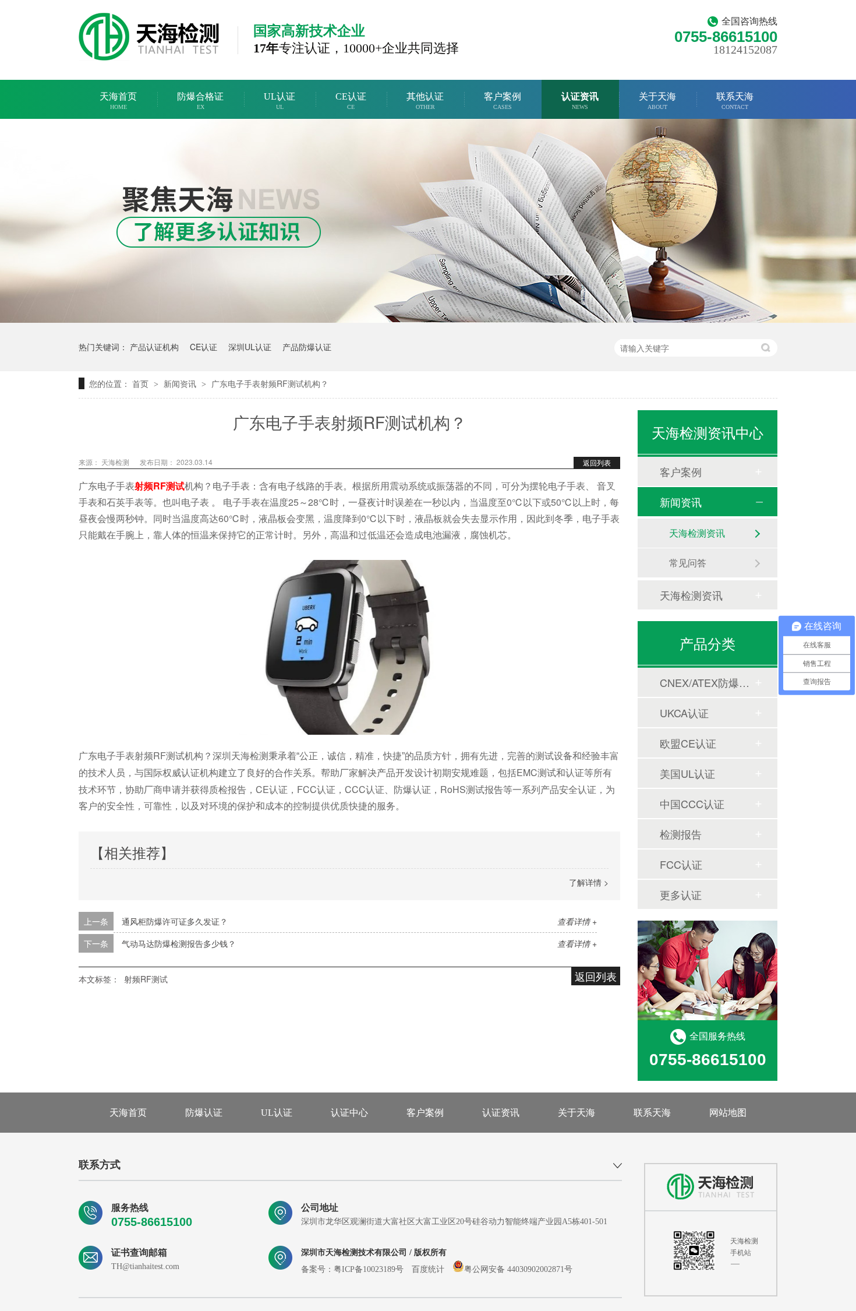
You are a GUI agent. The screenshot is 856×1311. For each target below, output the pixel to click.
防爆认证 (203, 1113)
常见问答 (687, 562)
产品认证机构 (154, 347)
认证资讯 (580, 100)
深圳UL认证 (249, 347)
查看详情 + (577, 921)
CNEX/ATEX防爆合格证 (707, 682)
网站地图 (728, 1113)
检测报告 (681, 833)
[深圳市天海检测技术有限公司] (710, 1186)
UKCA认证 (684, 712)
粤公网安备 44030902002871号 (518, 1269)
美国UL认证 (687, 773)
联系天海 (735, 100)
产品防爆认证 (306, 347)
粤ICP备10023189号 (369, 1269)
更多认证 (681, 894)
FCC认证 (681, 864)
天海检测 (116, 462)
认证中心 (349, 1113)
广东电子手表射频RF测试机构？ (269, 383)
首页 (141, 383)
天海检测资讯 (697, 533)
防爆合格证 (200, 100)
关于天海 (657, 100)
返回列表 (597, 462)
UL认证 (279, 100)
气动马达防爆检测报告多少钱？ (179, 943)
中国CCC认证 (692, 803)
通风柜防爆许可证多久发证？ (175, 921)
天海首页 (118, 100)
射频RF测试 (146, 979)
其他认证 (425, 100)
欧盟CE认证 (688, 742)
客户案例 (502, 100)
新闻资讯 (181, 383)
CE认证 (350, 100)
